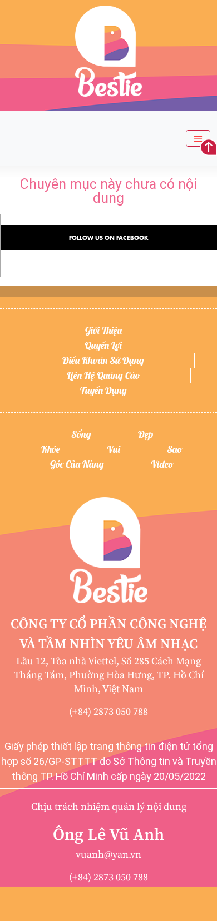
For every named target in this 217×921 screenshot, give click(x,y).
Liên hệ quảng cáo (103, 375)
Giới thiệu (103, 330)
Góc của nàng (77, 464)
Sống (81, 434)
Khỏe (50, 449)
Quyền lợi (103, 345)
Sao (175, 449)
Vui (113, 449)
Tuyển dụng (103, 390)
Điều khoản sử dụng (103, 360)
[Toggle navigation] (198, 138)
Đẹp (145, 434)
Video (162, 464)
